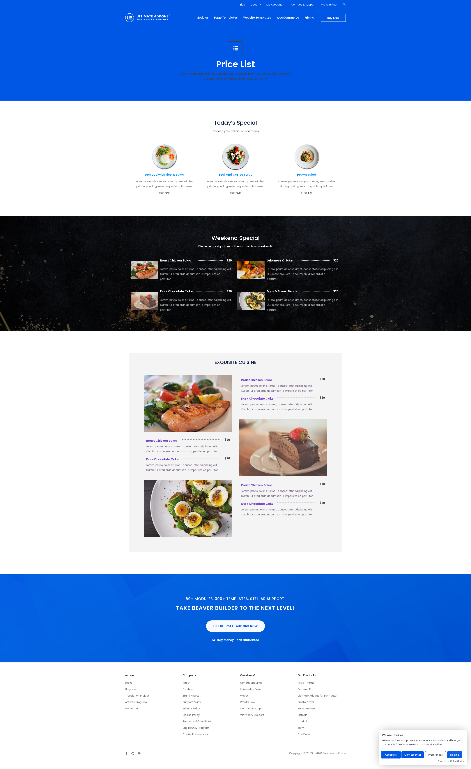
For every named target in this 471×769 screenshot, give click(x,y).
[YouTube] (139, 753)
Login (128, 683)
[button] (259, 4)
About (186, 683)
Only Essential (412, 754)
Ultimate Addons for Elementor (317, 695)
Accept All (391, 754)
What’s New (247, 702)
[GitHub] (132, 753)
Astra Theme (306, 683)
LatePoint (304, 721)
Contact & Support (252, 708)
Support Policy (192, 702)
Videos (244, 695)
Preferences (435, 754)
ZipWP (301, 728)
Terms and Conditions (197, 721)
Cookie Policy (191, 715)
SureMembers (307, 708)
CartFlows (304, 734)
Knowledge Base (250, 689)
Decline (454, 754)
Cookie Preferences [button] (195, 734)
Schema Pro (305, 689)
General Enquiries (251, 683)
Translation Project (137, 695)
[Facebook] (126, 753)
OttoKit (302, 715)
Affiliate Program (136, 702)
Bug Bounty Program (196, 728)
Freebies (188, 689)
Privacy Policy (191, 708)
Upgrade (130, 689)
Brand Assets (191, 695)
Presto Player (306, 702)
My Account (133, 708)
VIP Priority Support (252, 715)
